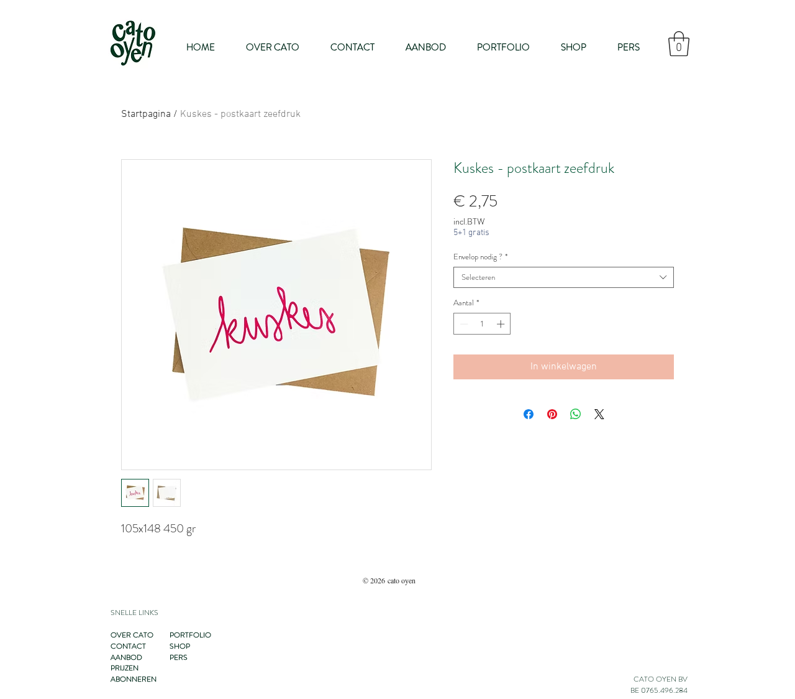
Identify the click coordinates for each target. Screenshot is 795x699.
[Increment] (501, 324)
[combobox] (563, 277)
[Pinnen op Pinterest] (552, 414)
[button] (678, 43)
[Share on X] (599, 414)
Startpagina (146, 114)
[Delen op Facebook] (528, 414)
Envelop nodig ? (480, 257)
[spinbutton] (482, 324)
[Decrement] (462, 324)
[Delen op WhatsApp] (575, 414)
